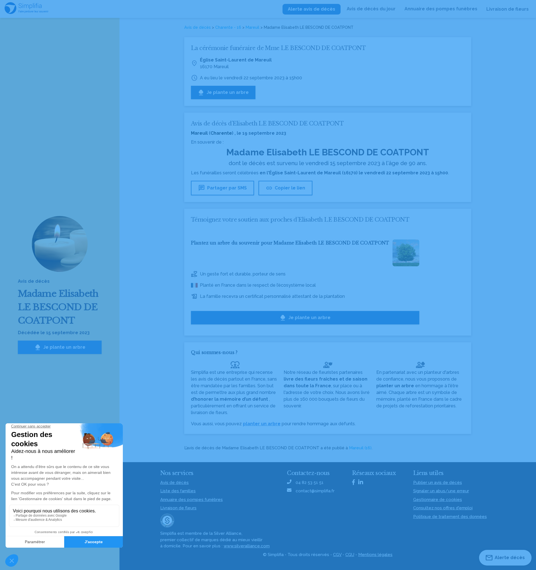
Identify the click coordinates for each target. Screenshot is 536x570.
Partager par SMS (222, 188)
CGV (337, 554)
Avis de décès (197, 27)
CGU (349, 554)
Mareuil (252, 27)
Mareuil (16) (360, 447)
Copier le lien (285, 188)
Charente (221, 133)
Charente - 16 (228, 27)
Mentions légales (375, 554)
